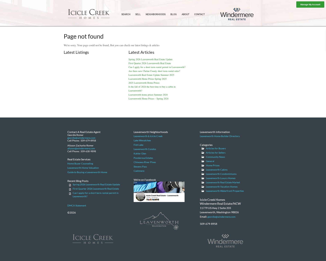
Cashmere (139, 170)
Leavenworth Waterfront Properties (225, 190)
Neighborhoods (156, 14)
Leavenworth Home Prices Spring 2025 (148, 78)
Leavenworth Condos (145, 149)
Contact (199, 14)
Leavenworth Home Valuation (83, 167)
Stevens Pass (140, 166)
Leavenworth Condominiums (221, 173)
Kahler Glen (140, 153)
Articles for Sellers (215, 152)
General (210, 161)
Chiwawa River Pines (145, 162)
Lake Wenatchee (142, 140)
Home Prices (213, 165)
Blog (173, 14)
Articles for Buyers (216, 148)
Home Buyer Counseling (80, 163)
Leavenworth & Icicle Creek (148, 136)
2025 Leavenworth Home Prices (144, 82)
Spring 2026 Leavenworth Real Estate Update (151, 59)
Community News (215, 156)
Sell (138, 14)
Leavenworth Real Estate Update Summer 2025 (151, 75)
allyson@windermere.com (81, 148)
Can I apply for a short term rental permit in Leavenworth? (157, 67)
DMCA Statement (76, 205)
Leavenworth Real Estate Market (223, 182)
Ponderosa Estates (143, 157)
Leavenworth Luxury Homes (221, 178)
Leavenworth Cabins (217, 169)
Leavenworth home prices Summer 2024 (148, 94)
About (185, 14)
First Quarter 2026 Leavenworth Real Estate (150, 63)
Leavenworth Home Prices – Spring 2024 (148, 98)
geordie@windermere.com (81, 137)
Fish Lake (138, 144)
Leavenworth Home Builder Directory (220, 136)
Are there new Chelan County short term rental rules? (154, 71)
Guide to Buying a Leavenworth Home (87, 172)
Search (125, 14)
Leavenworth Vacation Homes (222, 186)
